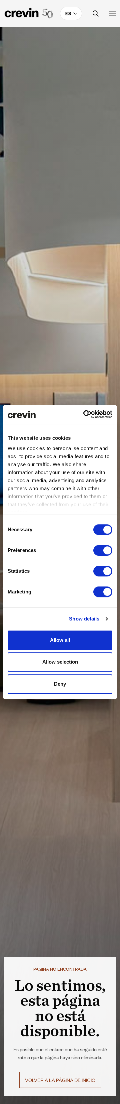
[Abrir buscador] (96, 13)
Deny (60, 684)
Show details (84, 619)
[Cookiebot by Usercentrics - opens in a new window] (84, 414)
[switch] (102, 550)
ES (68, 13)
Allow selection (60, 662)
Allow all (60, 640)
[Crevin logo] (29, 13)
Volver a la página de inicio (60, 1079)
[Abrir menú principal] (112, 13)
